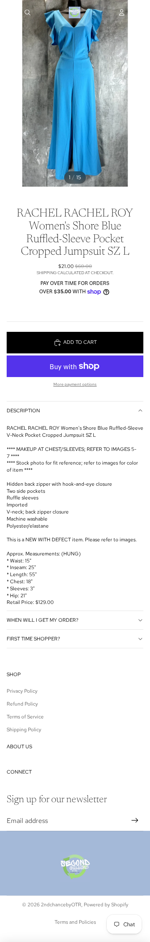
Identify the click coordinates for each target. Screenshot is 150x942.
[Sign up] (135, 821)
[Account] (121, 12)
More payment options (75, 384)
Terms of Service (25, 716)
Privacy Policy (22, 691)
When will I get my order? (42, 620)
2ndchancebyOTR (61, 904)
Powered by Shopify (106, 904)
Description (23, 410)
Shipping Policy (24, 729)
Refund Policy (22, 704)
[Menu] (9, 12)
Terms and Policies (75, 922)
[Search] (27, 12)
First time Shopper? (33, 638)
